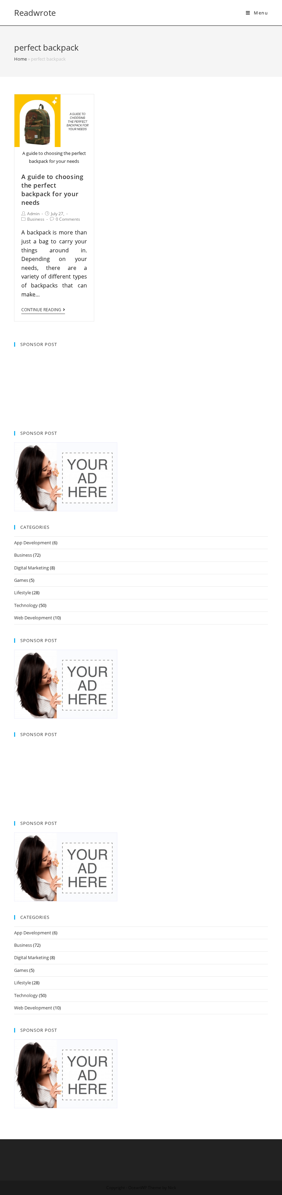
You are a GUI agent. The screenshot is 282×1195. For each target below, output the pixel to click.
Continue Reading (41, 310)
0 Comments (68, 219)
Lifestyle (22, 592)
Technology (26, 605)
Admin (33, 214)
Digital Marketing (31, 568)
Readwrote (35, 12)
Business (35, 219)
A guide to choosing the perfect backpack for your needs (52, 189)
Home (20, 59)
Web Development (33, 618)
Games (21, 580)
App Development (32, 542)
